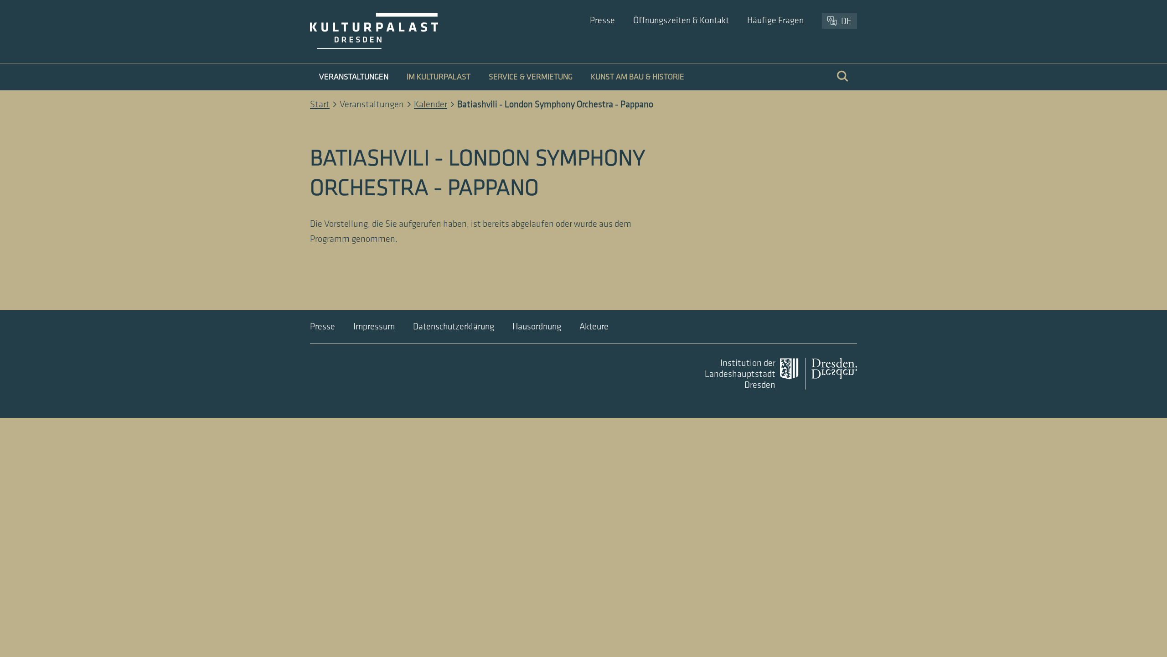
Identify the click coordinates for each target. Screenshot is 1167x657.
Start (320, 104)
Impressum (374, 326)
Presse (602, 20)
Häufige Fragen (775, 20)
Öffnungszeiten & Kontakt (681, 20)
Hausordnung (536, 326)
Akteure (594, 326)
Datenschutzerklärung (453, 326)
